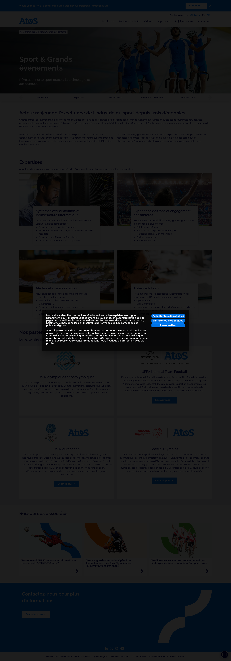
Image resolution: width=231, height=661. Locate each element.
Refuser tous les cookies (168, 320)
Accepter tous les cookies (168, 315)
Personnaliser (168, 325)
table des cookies (82, 338)
